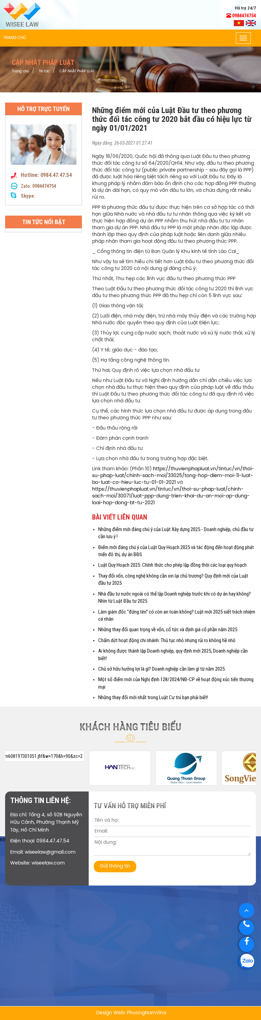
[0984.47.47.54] (246, 927)
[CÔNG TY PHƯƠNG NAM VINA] (22, 14)
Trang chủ (14, 38)
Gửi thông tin (115, 866)
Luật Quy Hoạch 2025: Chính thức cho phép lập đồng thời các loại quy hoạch (172, 565)
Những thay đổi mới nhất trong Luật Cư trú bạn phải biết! (153, 697)
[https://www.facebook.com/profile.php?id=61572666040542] (246, 944)
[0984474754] (246, 961)
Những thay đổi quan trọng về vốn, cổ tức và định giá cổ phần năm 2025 (167, 629)
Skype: (27, 196)
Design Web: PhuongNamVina (131, 1013)
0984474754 (44, 186)
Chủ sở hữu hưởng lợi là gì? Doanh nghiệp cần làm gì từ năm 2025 (161, 669)
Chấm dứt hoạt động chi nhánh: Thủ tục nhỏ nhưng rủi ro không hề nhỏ (167, 640)
